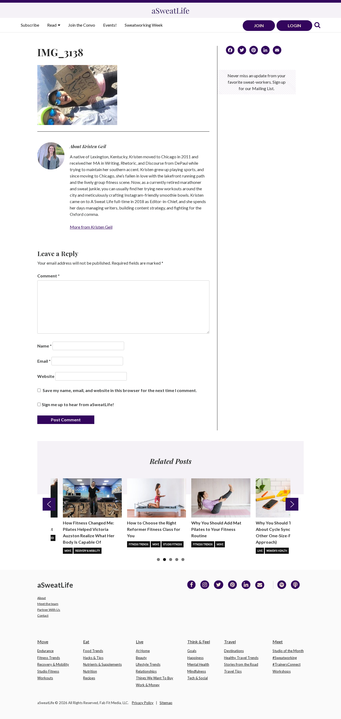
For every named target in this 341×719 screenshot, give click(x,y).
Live (259, 551)
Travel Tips (233, 671)
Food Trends (93, 651)
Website (45, 376)
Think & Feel (198, 641)
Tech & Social (197, 678)
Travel (230, 641)
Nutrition (90, 671)
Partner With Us (48, 610)
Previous (49, 504)
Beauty (141, 658)
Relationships (146, 671)
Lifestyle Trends (148, 664)
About (41, 598)
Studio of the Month (288, 651)
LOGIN (294, 25)
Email (44, 360)
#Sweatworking (285, 658)
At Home (143, 651)
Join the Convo (81, 24)
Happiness (195, 658)
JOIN (259, 25)
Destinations (234, 651)
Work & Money (148, 685)
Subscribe (30, 24)
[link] (317, 25)
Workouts (45, 678)
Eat (86, 641)
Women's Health (276, 551)
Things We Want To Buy (154, 678)
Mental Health (198, 664)
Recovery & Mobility (87, 551)
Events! (110, 24)
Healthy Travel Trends (241, 658)
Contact (42, 615)
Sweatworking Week (144, 24)
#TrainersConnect (287, 664)
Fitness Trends (138, 544)
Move (67, 551)
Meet (278, 641)
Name (44, 345)
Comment (48, 275)
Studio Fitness (172, 544)
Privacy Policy (142, 703)
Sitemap (166, 703)
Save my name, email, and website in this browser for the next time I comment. (120, 390)
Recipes (89, 678)
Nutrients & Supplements (102, 664)
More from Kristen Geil (91, 226)
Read (52, 24)
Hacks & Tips (93, 658)
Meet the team (47, 604)
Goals (191, 651)
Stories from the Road (241, 664)
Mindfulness (196, 671)
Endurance (45, 651)
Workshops (282, 671)
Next (292, 504)
